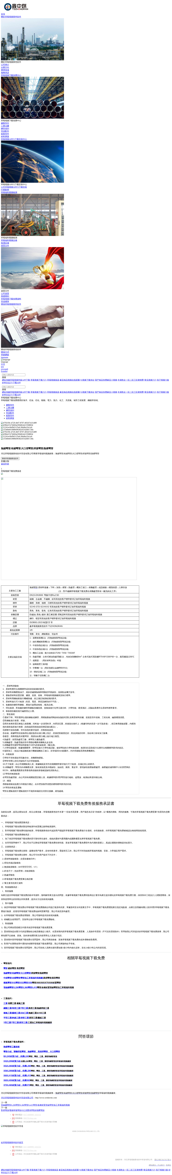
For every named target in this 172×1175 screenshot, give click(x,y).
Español (4, 371)
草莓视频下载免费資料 (11, 299)
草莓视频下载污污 (37, 1170)
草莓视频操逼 (52, 1170)
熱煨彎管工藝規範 (12, 1046)
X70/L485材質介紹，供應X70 (17, 1085)
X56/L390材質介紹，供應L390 (17, 1070)
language (4, 357)
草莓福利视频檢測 (9, 192)
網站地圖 (5, 1170)
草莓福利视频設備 (9, 240)
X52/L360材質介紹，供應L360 (17, 1065)
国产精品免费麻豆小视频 (105, 1170)
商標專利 (5, 296)
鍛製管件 (5, 134)
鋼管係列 (5, 128)
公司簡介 (5, 65)
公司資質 (5, 293)
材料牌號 (5, 136)
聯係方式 (5, 352)
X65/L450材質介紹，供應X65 (17, 1080)
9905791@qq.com (30, 1118)
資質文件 (5, 246)
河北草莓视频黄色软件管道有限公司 (17, 1098)
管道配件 (5, 131)
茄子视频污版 (162, 1170)
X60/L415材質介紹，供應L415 (17, 1075)
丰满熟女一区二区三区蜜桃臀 (130, 1170)
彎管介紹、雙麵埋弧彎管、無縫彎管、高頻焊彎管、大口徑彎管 (32, 1051)
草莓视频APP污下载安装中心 (14, 139)
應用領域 (5, 70)
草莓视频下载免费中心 (11, 75)
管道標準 (5, 301)
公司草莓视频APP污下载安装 (14, 187)
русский (4, 369)
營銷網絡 (5, 355)
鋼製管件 (5, 123)
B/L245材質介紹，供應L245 (16, 1056)
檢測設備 (5, 243)
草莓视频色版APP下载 (19, 1170)
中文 (3, 364)
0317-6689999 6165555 (32, 1115)
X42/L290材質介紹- (12, 1061)
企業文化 (5, 67)
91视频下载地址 (86, 1170)
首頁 (3, 14)
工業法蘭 (5, 126)
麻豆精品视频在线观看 (69, 1170)
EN (2, 367)
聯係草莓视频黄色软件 (11, 304)
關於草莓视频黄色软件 (11, 17)
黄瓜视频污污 (149, 1170)
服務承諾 (5, 73)
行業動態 (5, 190)
